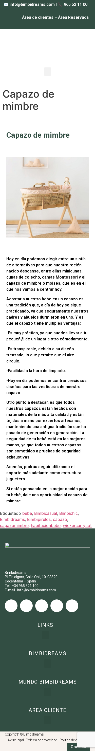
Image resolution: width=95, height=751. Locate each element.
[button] (47, 71)
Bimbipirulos (39, 519)
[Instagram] (41, 605)
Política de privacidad (41, 740)
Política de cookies (73, 740)
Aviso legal (16, 740)
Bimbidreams (12, 519)
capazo (60, 519)
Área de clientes (37, 17)
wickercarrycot (77, 525)
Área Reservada (73, 17)
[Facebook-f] (11, 605)
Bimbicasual (45, 513)
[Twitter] (26, 605)
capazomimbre (14, 525)
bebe (27, 513)
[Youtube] (56, 605)
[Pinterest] (72, 605)
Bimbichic (68, 513)
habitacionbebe (46, 525)
